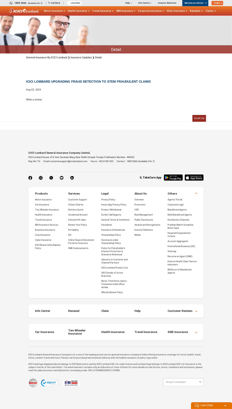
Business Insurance (45, 230)
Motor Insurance (53, 11)
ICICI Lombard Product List (114, 267)
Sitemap (172, 251)
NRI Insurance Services (46, 225)
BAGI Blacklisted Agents (180, 214)
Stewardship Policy (111, 235)
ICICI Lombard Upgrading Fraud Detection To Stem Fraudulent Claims (88, 81)
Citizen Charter (75, 204)
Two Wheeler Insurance (47, 209)
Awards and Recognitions (147, 225)
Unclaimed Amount (78, 214)
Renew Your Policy (77, 225)
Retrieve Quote (75, 209)
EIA (69, 235)
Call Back (55, 3)
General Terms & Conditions (115, 220)
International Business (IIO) (181, 246)
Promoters (140, 204)
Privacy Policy (108, 199)
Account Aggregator (178, 241)
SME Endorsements (78, 248)
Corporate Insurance (149, 11)
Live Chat (75, 3)
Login (217, 3)
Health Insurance (77, 11)
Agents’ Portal (175, 199)
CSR (136, 209)
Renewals (195, 11)
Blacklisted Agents (177, 209)
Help (127, 3)
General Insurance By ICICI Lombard (46, 57)
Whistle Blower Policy (112, 292)
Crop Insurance (42, 235)
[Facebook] (30, 178)
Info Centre (144, 3)
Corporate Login (176, 204)
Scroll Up (199, 118)
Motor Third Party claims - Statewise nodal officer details (114, 284)
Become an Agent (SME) (180, 256)
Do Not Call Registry (111, 214)
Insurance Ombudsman (113, 230)
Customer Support (77, 199)
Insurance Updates (81, 57)
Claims (209, 11)
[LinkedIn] (72, 178)
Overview (139, 199)
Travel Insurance (101, 11)
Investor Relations (167, 3)
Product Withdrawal (111, 209)
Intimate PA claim (77, 220)
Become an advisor (194, 3)
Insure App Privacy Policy (113, 204)
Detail (98, 57)
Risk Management (143, 214)
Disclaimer (106, 225)
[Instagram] (41, 178)
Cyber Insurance (43, 240)
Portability (73, 230)
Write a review (34, 99)
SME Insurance (124, 11)
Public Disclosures (143, 220)
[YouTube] (61, 178)
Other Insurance (176, 11)
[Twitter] (51, 178)
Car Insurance (42, 204)
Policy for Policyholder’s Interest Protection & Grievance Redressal (113, 251)
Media (137, 235)
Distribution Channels (178, 220)
